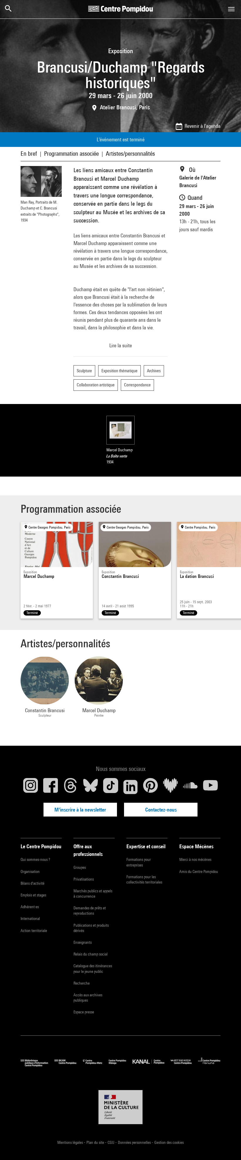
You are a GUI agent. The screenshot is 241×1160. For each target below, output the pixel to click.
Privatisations (83, 879)
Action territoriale (34, 930)
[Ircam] (68, 1065)
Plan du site (95, 1142)
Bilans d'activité (32, 883)
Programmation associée (71, 153)
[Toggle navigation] (231, 9)
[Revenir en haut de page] (227, 1146)
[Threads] (71, 787)
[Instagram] (31, 787)
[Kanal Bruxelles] (151, 1065)
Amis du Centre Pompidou (198, 871)
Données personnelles (135, 1142)
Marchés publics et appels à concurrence (92, 894)
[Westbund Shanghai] (184, 1065)
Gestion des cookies (169, 1142)
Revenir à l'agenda (202, 126)
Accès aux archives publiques (87, 998)
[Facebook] (51, 787)
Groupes (79, 867)
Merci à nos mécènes (195, 859)
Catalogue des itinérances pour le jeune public (92, 968)
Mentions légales (70, 1142)
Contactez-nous (161, 810)
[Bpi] (37, 1065)
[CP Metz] (96, 1065)
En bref (29, 153)
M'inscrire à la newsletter (80, 810)
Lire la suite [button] (120, 345)
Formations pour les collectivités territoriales (144, 879)
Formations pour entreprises (138, 862)
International (30, 918)
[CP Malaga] (121, 1065)
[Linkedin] (130, 787)
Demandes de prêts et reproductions (89, 911)
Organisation (30, 871)
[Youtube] (210, 787)
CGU (111, 1142)
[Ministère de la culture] (120, 1107)
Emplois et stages (33, 895)
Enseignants (82, 942)
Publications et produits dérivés (91, 928)
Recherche (81, 983)
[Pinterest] (150, 787)
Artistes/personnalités (130, 153)
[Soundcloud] (190, 787)
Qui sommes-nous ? (35, 859)
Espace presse (83, 1012)
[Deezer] (170, 787)
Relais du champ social (90, 954)
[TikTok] (110, 787)
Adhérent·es (30, 906)
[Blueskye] (91, 787)
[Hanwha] (209, 1065)
